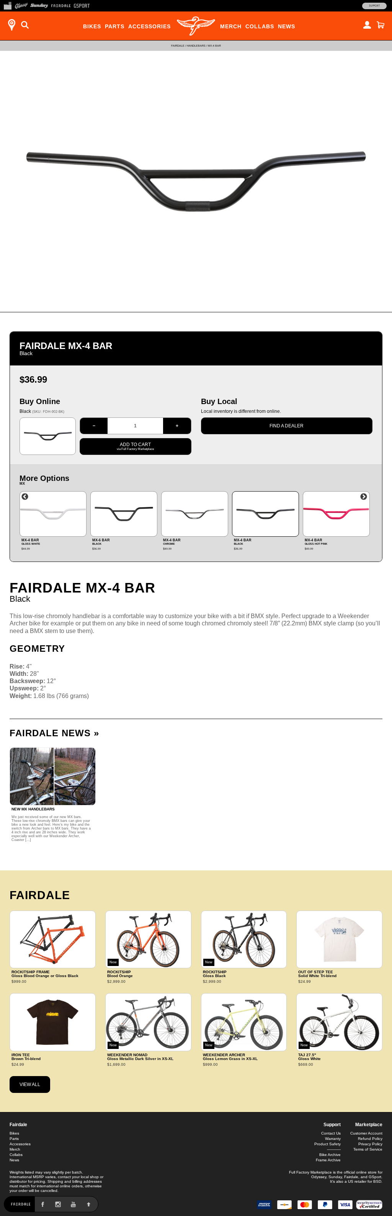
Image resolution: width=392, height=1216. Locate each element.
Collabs (259, 26)
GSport (375, 1177)
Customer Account (366, 1133)
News (286, 26)
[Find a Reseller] (11, 24)
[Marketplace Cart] (380, 24)
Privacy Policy (370, 1144)
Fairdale (178, 45)
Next (363, 497)
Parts (114, 26)
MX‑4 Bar (214, 45)
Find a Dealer (287, 426)
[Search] (25, 24)
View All (30, 1084)
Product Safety (327, 1144)
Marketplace (368, 1124)
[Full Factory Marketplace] (7, 5)
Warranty (333, 1138)
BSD (377, 1181)
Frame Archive (328, 1160)
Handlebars (196, 45)
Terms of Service (367, 1149)
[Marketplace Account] (367, 24)
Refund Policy (370, 1138)
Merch (231, 26)
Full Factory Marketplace (310, 1172)
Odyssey (318, 1177)
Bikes (92, 26)
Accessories (149, 26)
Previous (25, 497)
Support (374, 5)
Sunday (335, 1177)
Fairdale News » (54, 733)
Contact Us (331, 1133)
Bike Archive (330, 1155)
